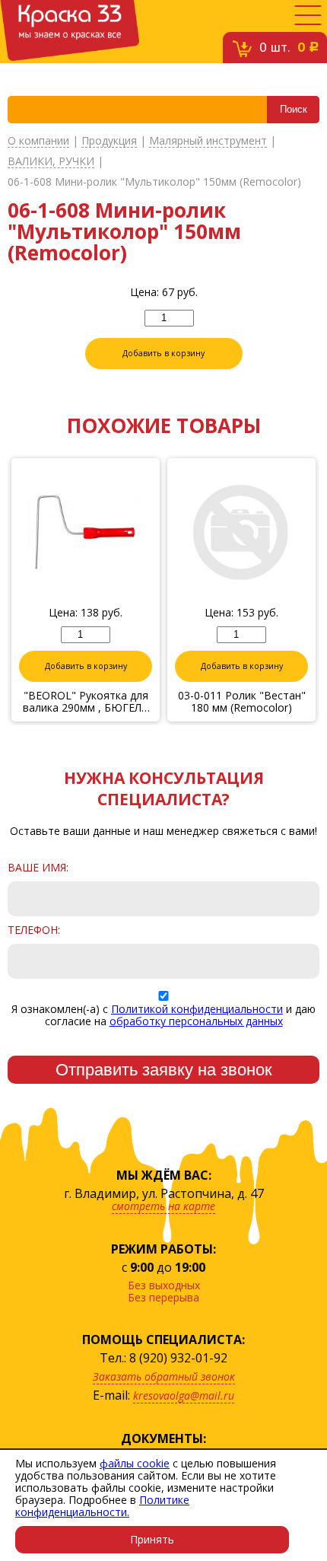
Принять (152, 1539)
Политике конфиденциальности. (102, 1506)
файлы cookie (135, 1463)
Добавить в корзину (163, 353)
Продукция (109, 141)
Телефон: (34, 930)
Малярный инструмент (208, 141)
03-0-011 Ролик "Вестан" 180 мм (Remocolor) (242, 702)
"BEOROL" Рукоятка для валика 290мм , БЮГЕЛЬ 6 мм (86, 702)
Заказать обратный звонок (164, 1376)
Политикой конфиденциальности (197, 1009)
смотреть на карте (163, 1206)
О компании (38, 141)
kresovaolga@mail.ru (183, 1395)
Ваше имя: (38, 868)
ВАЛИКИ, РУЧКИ (51, 161)
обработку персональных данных (196, 1021)
